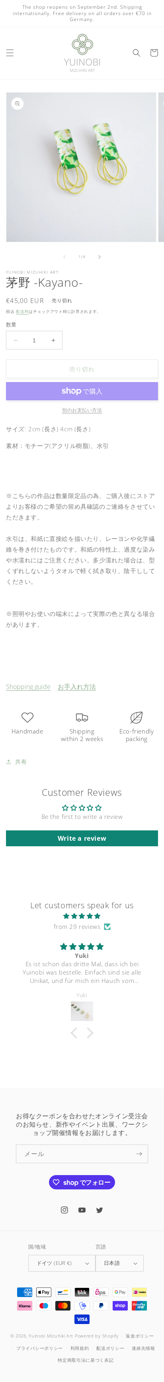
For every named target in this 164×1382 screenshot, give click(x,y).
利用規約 (79, 1348)
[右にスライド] (99, 257)
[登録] (139, 1154)
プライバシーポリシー (39, 1348)
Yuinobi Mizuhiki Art (51, 1336)
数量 (11, 324)
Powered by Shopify (97, 1336)
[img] (82, 916)
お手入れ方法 (77, 686)
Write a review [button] (82, 838)
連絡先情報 (143, 1348)
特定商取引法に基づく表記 (85, 1360)
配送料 (22, 311)
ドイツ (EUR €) (54, 1262)
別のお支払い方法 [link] (82, 410)
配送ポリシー (110, 1348)
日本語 (112, 1262)
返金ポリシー (140, 1336)
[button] (10, 53)
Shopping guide (28, 686)
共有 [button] (21, 761)
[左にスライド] (64, 257)
